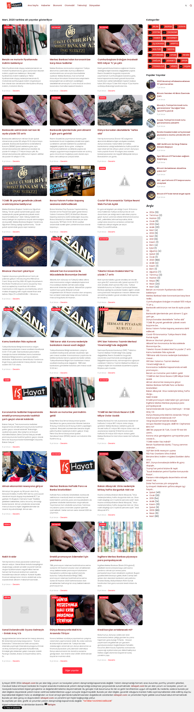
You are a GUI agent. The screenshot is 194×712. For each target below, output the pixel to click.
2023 (152, 224)
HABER (102, 168)
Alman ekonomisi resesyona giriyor (22, 486)
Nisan (152, 283)
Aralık (152, 227)
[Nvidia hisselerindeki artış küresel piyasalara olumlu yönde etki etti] (151, 135)
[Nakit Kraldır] (24, 537)
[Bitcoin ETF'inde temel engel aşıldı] (151, 195)
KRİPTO (172, 43)
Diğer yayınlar (72, 670)
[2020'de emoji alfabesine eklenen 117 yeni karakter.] (151, 84)
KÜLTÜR (155, 49)
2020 (152, 260)
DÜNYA (102, 98)
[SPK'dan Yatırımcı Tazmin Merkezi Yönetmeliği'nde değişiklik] (120, 321)
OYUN (171, 55)
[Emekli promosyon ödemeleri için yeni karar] (72, 537)
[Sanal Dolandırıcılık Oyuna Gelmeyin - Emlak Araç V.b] (24, 610)
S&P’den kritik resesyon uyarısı (161, 450)
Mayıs (152, 280)
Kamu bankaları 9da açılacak (19, 341)
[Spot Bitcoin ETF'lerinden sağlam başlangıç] (151, 159)
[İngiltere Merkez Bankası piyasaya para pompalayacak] (120, 537)
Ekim (152, 245)
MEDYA (169, 49)
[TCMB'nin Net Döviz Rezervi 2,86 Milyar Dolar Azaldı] (120, 392)
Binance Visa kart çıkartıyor (18, 271)
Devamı (16, 91)
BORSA (166, 26)
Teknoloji (81, 5)
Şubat (152, 254)
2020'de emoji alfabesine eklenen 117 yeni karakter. (173, 82)
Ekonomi (57, 5)
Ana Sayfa (33, 5)
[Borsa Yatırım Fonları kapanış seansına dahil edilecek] (72, 180)
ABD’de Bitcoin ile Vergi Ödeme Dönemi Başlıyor (172, 145)
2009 (152, 510)
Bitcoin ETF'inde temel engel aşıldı (173, 193)
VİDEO (172, 66)
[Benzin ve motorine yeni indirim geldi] (72, 392)
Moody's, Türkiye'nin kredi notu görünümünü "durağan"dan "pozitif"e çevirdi (172, 108)
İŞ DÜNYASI (157, 43)
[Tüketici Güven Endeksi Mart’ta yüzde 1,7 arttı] (120, 251)
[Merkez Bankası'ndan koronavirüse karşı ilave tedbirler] (72, 39)
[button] (186, 5)
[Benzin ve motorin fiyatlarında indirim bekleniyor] (24, 39)
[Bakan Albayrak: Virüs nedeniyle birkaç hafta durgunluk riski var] (120, 466)
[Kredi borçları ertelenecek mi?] (120, 610)
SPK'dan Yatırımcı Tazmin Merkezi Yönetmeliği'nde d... (162, 363)
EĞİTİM (7, 597)
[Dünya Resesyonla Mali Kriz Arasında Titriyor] (72, 610)
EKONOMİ (8, 27)
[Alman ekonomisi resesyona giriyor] (24, 466)
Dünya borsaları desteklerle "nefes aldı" (165, 319)
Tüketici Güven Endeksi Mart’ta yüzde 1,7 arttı (168, 349)
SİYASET (169, 60)
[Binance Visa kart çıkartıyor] (24, 251)
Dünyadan (94, 5)
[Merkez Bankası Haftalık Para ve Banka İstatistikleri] (72, 466)
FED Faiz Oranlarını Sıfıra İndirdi (161, 453)
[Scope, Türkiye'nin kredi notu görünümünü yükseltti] (151, 123)
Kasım (152, 242)
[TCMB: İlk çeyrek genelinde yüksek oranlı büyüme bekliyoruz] (24, 180)
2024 (152, 212)
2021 (151, 239)
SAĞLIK (154, 60)
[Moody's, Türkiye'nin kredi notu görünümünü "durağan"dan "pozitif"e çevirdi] (151, 109)
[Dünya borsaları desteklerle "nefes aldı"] (120, 110)
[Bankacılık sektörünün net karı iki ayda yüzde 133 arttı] (24, 110)
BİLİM (154, 26)
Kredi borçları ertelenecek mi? (115, 629)
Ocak (152, 221)
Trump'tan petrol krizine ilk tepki (162, 468)
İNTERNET (170, 38)
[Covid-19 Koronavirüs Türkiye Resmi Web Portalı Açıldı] (120, 180)
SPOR (183, 60)
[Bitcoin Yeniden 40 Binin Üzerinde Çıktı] (151, 96)
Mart (152, 230)
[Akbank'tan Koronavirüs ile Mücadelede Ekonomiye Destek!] (72, 251)
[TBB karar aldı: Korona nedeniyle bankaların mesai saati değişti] (72, 321)
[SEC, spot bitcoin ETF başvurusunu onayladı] (151, 183)
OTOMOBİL (156, 55)
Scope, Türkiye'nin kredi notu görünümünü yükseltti (171, 121)
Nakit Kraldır (9, 556)
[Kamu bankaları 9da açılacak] (24, 321)
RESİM (184, 55)
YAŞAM (185, 66)
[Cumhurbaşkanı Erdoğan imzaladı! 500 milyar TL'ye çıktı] (120, 39)
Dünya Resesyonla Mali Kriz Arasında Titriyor (167, 414)
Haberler (45, 5)
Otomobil (69, 5)
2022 (152, 233)
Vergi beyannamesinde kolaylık (161, 420)
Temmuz (154, 215)
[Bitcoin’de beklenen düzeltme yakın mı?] (151, 171)
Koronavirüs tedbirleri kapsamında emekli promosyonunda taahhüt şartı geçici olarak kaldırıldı (22, 415)
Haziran (153, 218)
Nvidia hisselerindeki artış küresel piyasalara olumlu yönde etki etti (173, 133)
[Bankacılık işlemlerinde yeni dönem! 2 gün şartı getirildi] (72, 110)
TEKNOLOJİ (156, 66)
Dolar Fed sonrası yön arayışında (162, 483)
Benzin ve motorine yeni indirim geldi (164, 373)
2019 (151, 498)
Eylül (151, 248)
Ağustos (153, 251)
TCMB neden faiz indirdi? (158, 441)
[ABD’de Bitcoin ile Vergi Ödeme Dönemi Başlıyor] (151, 147)
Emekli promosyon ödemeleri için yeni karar (167, 400)
